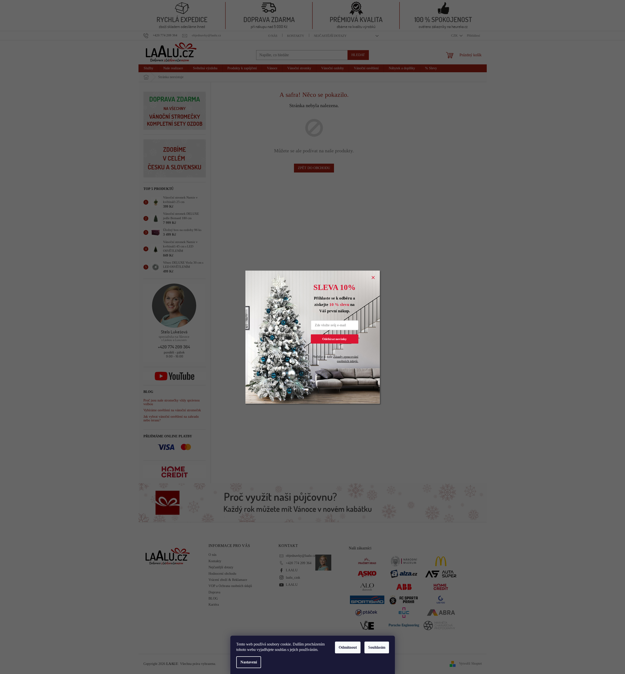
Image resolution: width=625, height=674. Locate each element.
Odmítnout (348, 647)
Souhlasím (376, 647)
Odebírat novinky (334, 339)
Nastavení (248, 662)
